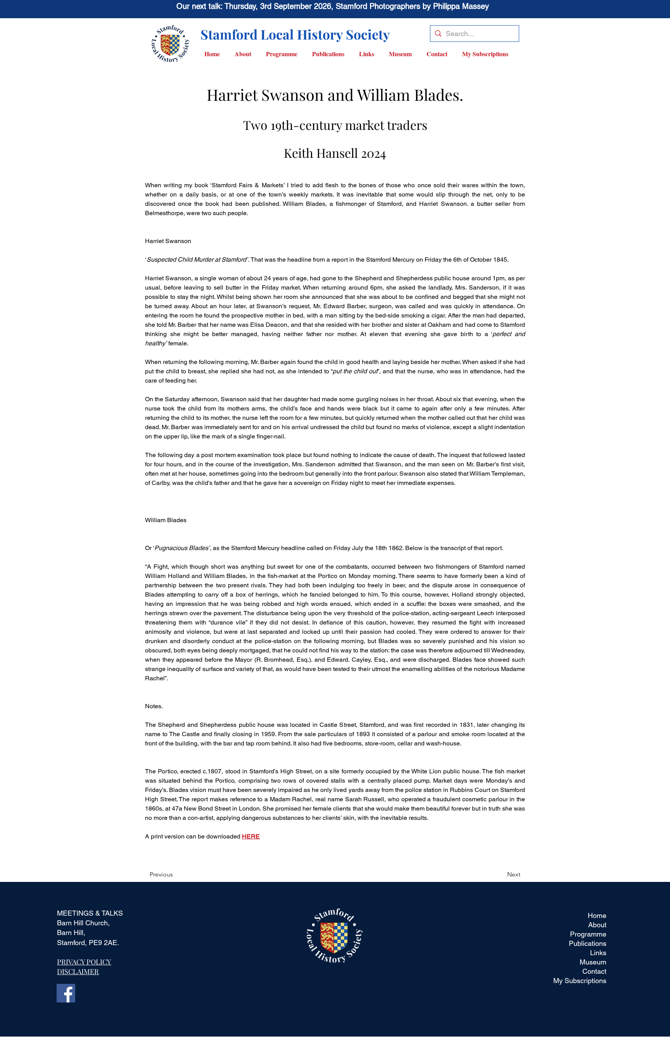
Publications (587, 943)
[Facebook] (66, 993)
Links (598, 953)
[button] (285, 53)
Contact (594, 971)
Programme (588, 934)
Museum (593, 962)
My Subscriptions (579, 980)
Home (597, 915)
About (597, 925)
